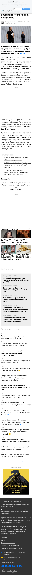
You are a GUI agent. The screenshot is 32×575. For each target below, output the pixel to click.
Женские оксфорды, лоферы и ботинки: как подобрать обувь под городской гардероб (16, 431)
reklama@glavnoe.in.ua (10, 557)
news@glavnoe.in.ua (10, 552)
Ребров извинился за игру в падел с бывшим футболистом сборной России (17, 165)
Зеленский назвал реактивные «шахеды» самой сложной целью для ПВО (15, 387)
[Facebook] (2, 566)
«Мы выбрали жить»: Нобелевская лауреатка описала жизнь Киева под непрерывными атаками (15, 421)
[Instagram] (13, 566)
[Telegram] (9, 566)
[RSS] (20, 566)
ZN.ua (22, 53)
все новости (25, 461)
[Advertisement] (16, 103)
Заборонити (17, 9)
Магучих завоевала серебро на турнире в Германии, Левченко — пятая (16, 403)
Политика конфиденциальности (10, 545)
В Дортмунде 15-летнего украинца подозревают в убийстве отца (14, 343)
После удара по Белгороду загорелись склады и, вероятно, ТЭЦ (15, 395)
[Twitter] (6, 566)
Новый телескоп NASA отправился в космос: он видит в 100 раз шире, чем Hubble (15, 411)
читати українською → (24, 21)
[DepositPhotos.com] (9, 572)
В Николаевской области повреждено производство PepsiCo (15, 361)
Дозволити (26, 9)
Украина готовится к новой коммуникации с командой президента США (11, 352)
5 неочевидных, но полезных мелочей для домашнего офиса (15, 368)
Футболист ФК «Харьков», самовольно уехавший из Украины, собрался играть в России (17, 172)
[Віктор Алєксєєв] (2, 23)
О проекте (4, 537)
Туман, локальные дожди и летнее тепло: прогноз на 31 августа (14, 336)
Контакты (3, 540)
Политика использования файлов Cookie (12, 548)
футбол (7, 179)
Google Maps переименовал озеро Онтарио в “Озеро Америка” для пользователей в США (14, 377)
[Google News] (16, 566)
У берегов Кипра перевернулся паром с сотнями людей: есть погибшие (16, 455)
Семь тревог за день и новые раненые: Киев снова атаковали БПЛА (15, 439)
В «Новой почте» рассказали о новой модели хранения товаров (15, 447)
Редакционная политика (8, 543)
